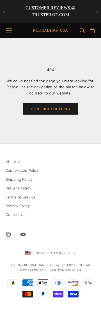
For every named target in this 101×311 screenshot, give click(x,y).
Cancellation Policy (22, 170)
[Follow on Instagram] (8, 234)
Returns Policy (18, 188)
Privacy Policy (18, 206)
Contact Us (16, 214)
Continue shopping (50, 109)
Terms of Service (21, 197)
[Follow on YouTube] (23, 234)
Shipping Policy (19, 179)
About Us (14, 161)
